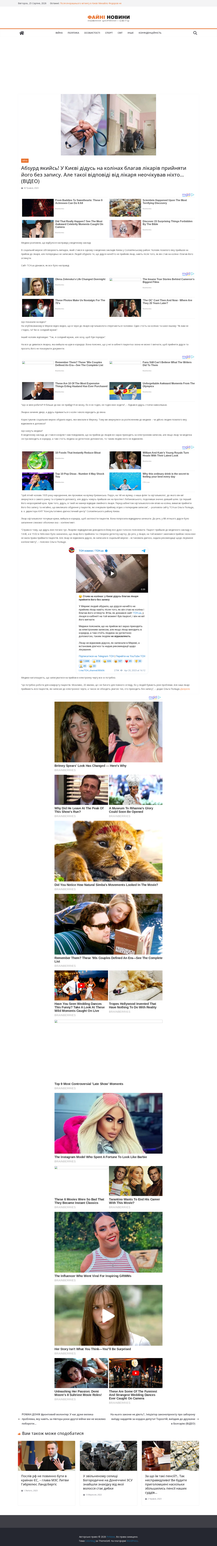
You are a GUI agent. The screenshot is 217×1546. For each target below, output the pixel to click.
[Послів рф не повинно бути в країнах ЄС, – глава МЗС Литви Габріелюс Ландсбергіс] (46, 1443)
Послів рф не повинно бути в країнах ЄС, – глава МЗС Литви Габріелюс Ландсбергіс (45, 1480)
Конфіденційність (150, 32)
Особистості (92, 32)
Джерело (185, 688)
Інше (131, 32)
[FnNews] (22, 33)
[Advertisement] (108, 61)
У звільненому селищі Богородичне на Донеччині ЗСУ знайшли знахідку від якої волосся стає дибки (108, 1482)
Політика (73, 32)
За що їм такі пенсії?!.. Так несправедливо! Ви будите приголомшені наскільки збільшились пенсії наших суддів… (166, 1484)
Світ (120, 32)
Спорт (109, 32)
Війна (59, 32)
